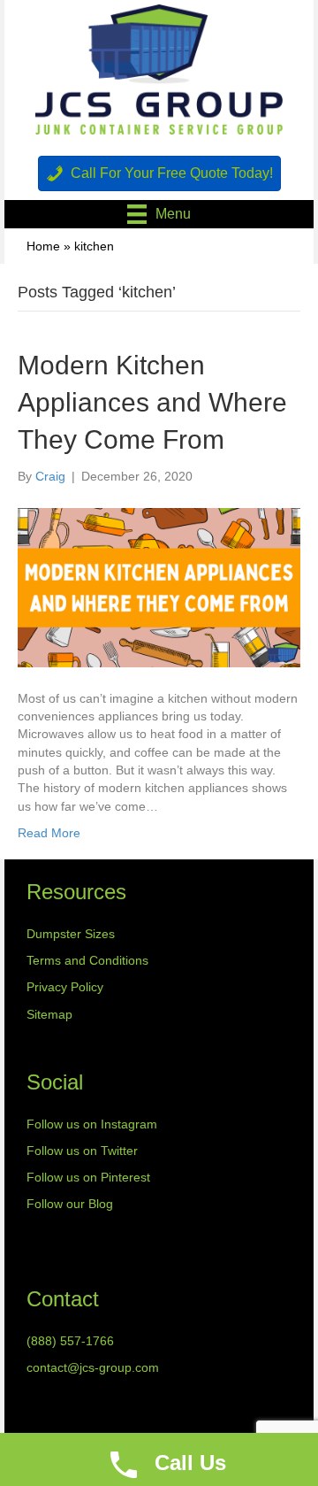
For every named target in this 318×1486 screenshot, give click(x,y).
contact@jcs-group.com (92, 1367)
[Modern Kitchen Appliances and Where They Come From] (159, 586)
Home (43, 246)
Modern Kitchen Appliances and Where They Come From (152, 402)
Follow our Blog (69, 1204)
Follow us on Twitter (82, 1150)
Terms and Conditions (87, 960)
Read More (49, 833)
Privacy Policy (64, 987)
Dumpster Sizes (70, 934)
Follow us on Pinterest (88, 1177)
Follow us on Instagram (91, 1124)
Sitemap (49, 1014)
